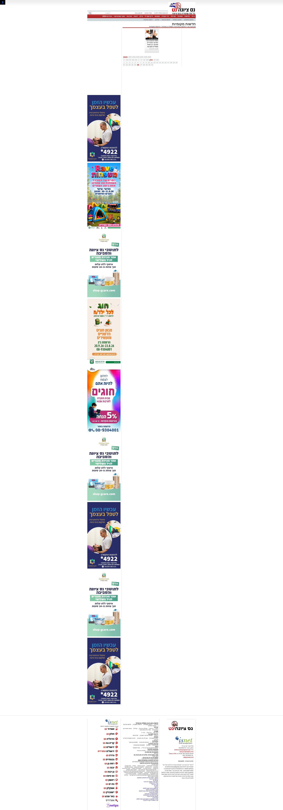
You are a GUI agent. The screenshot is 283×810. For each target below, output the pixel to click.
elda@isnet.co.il (188, 757)
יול (141, 60)
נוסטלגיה (155, 741)
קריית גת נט (155, 784)
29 (146, 65)
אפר (133, 60)
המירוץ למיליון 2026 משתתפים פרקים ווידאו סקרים (144, 775)
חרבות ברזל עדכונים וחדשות (149, 763)
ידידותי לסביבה (153, 734)
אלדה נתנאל (172, 753)
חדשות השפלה (177, 19)
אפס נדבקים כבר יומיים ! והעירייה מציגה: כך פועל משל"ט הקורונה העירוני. (152, 44)
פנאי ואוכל (155, 756)
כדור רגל (155, 732)
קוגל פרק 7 (155, 797)
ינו (124, 60)
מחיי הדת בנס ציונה (145, 730)
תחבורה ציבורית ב (131, 774)
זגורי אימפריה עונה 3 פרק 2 (150, 800)
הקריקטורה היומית (143, 774)
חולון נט (156, 785)
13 (157, 62)
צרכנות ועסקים (153, 743)
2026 (149, 57)
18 (171, 62)
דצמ (157, 60)
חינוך (156, 728)
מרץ (130, 60)
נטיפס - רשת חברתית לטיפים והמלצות (147, 778)
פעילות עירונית (143, 728)
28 (144, 65)
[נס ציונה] (182, 14)
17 (168, 62)
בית (193, 16)
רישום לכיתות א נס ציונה (151, 793)
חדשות (187, 16)
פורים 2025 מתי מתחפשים (150, 795)
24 (132, 65)
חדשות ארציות (166, 19)
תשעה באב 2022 (132, 770)
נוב (155, 60)
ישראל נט (155, 780)
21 (124, 65)
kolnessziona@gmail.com (182, 750)
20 (176, 62)
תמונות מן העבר (133, 742)
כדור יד (143, 732)
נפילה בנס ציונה (153, 792)
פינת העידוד (154, 764)
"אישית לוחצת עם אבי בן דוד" (150, 748)
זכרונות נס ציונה (144, 742)
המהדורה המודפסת (152, 766)
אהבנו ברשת (141, 766)
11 (151, 62)
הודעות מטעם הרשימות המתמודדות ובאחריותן (145, 761)
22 (127, 65)
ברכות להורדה (147, 768)
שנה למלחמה (154, 774)
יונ (138, 60)
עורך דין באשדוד (153, 783)
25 (135, 65)
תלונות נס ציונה (141, 750)
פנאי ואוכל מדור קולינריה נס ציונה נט (146, 755)
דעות (136, 16)
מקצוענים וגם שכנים (139, 745)
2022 (134, 57)
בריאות (151, 728)
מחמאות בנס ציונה (152, 750)
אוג (144, 60)
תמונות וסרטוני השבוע (146, 735)
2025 (145, 57)
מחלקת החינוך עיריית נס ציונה (150, 759)
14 (160, 62)
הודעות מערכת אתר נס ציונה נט (147, 770)
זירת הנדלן (148, 767)
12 (154, 62)
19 (174, 62)
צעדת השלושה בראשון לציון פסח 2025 (147, 799)
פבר (127, 60)
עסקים (148, 745)
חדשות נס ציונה (139, 767)
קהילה (173, 16)
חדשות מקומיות (188, 19)
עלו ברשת (135, 735)
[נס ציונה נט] (180, 732)
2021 (130, 57)
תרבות (129, 16)
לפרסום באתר (138, 13)
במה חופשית (136, 748)
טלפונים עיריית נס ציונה (150, 757)
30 (149, 65)
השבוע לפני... (154, 742)
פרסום (156, 787)
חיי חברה (165, 16)
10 (149, 62)
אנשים (157, 16)
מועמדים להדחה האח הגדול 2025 (148, 791)
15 (162, 62)
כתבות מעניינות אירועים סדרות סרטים (134, 771)
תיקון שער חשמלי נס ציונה (151, 782)
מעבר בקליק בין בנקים (152, 789)
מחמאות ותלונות (153, 749)
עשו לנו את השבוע (143, 738)
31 (152, 65)
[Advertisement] (103, 60)
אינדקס (156, 753)
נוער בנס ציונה (119, 16)
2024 (141, 57)
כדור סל (149, 732)
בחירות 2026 (107, 16)
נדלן (141, 16)
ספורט (180, 16)
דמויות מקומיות (154, 738)
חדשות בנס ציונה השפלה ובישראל (173, 26)
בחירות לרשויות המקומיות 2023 (148, 760)
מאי (136, 60)
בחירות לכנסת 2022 (152, 771)
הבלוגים (156, 767)
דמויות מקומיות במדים (129, 738)
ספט (147, 60)
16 (165, 62)
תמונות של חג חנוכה (152, 796)
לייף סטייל (149, 16)
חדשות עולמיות (148, 19)
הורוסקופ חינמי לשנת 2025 (150, 788)
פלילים (157, 19)
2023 (137, 57)
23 (129, 65)
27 (141, 65)
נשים (134, 766)
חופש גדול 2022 (136, 768)
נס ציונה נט (191, 26)
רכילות (156, 735)
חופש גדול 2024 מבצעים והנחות (133, 772)
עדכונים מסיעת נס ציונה (151, 772)
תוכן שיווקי (155, 745)
